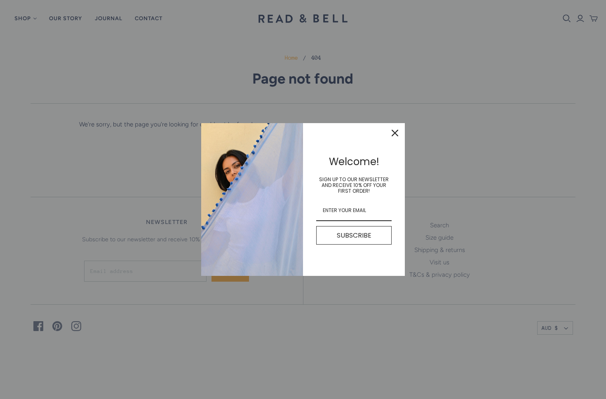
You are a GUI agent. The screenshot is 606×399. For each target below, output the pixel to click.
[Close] (395, 133)
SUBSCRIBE (354, 235)
